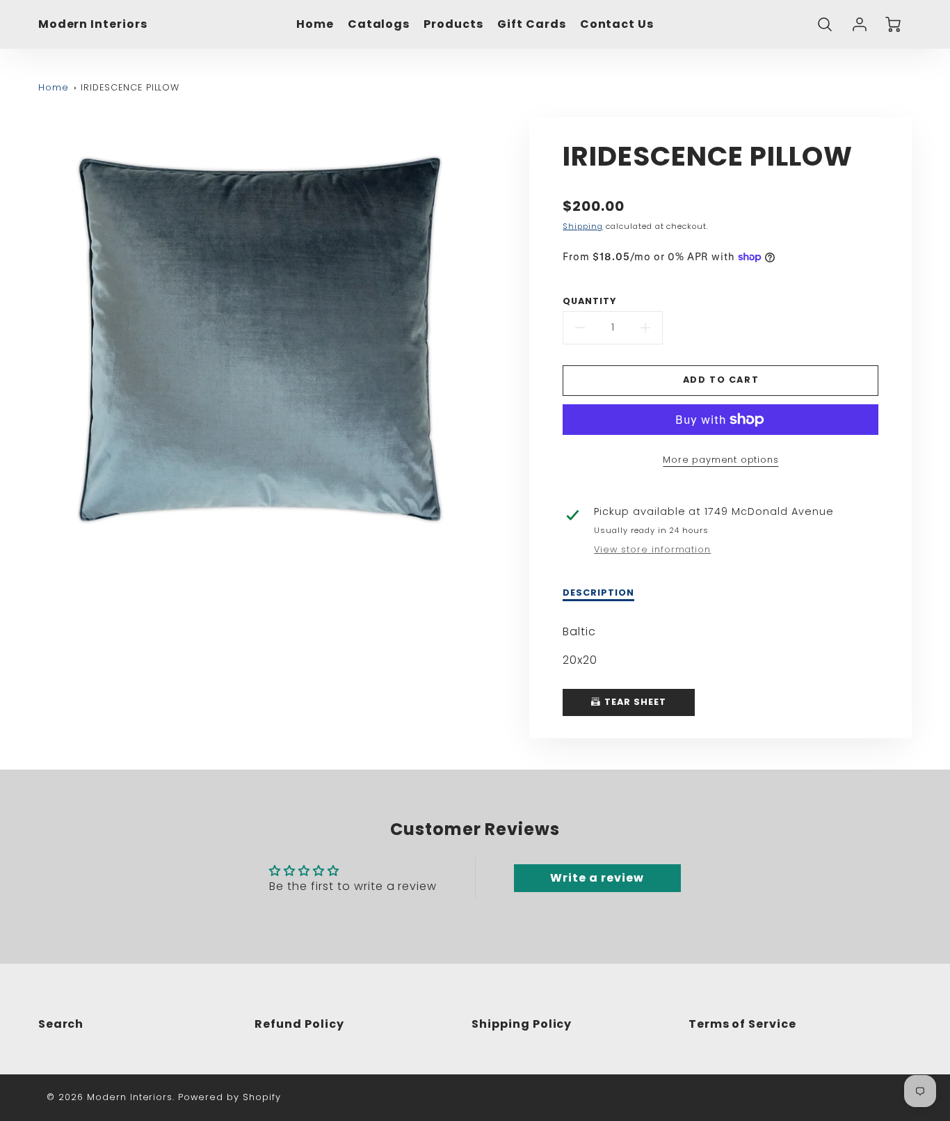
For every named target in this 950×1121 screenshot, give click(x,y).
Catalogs (379, 24)
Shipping (583, 226)
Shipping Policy (522, 1024)
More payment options (720, 460)
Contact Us (617, 24)
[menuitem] (315, 24)
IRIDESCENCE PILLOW (130, 87)
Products (453, 24)
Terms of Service (742, 1024)
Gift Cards (531, 24)
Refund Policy (299, 1024)
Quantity (589, 301)
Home (315, 24)
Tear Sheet (634, 702)
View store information (652, 549)
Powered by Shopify (229, 1097)
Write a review (596, 878)
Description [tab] (598, 592)
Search (61, 1024)
